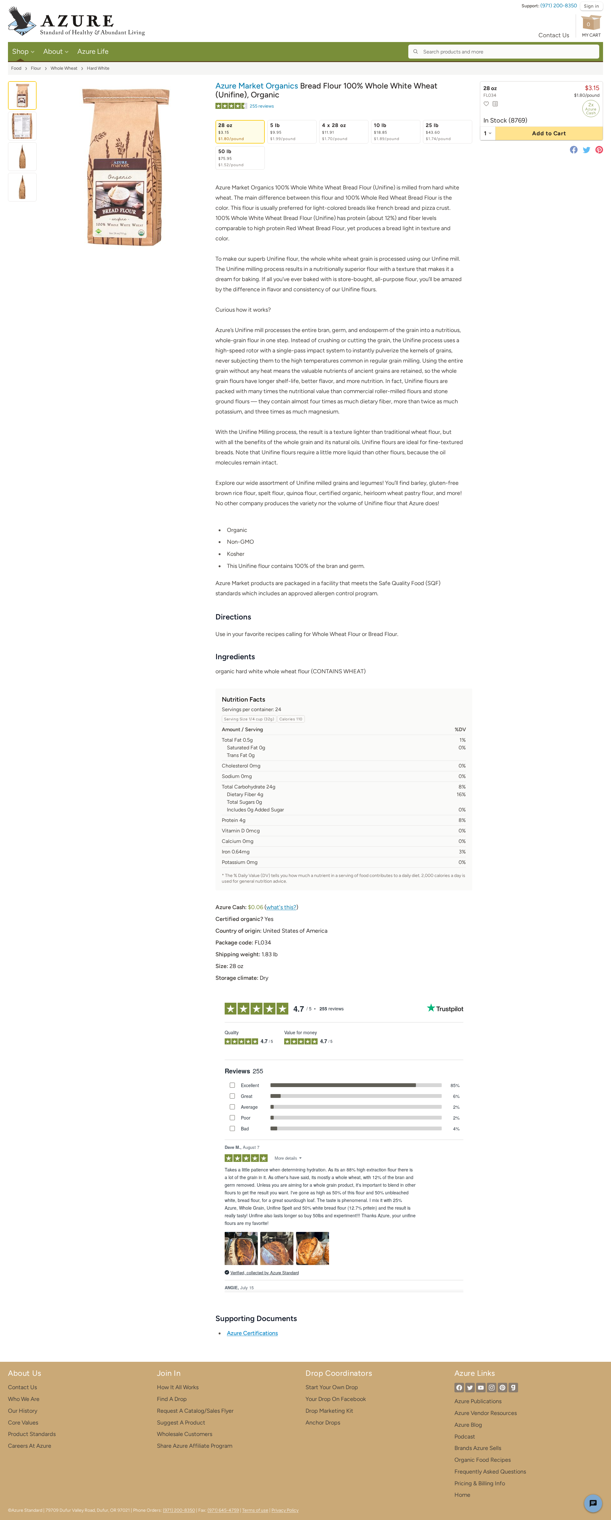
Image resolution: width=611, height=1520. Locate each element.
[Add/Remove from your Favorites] (486, 104)
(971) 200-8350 (558, 6)
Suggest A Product (181, 1422)
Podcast (464, 1436)
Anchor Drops (323, 1422)
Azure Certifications (252, 1333)
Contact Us (553, 35)
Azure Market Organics (256, 85)
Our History (22, 1410)
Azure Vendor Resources (485, 1413)
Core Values (23, 1422)
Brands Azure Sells (477, 1448)
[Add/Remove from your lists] (495, 104)
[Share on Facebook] (575, 149)
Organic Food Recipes (482, 1459)
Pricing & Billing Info (479, 1483)
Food (16, 68)
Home (462, 1494)
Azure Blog (468, 1424)
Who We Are (23, 1399)
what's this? (281, 907)
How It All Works (178, 1387)
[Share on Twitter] (586, 149)
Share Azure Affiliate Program (194, 1445)
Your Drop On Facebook (336, 1399)
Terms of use (255, 1510)
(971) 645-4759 (223, 1510)
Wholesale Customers (184, 1434)
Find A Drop (172, 1399)
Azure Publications (478, 1401)
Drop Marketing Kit (329, 1410)
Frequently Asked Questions (490, 1471)
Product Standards (32, 1434)
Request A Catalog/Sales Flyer (195, 1410)
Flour (36, 68)
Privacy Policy (284, 1510)
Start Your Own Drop (332, 1387)
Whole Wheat (64, 68)
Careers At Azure (29, 1445)
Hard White (98, 68)
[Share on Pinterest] (598, 149)
